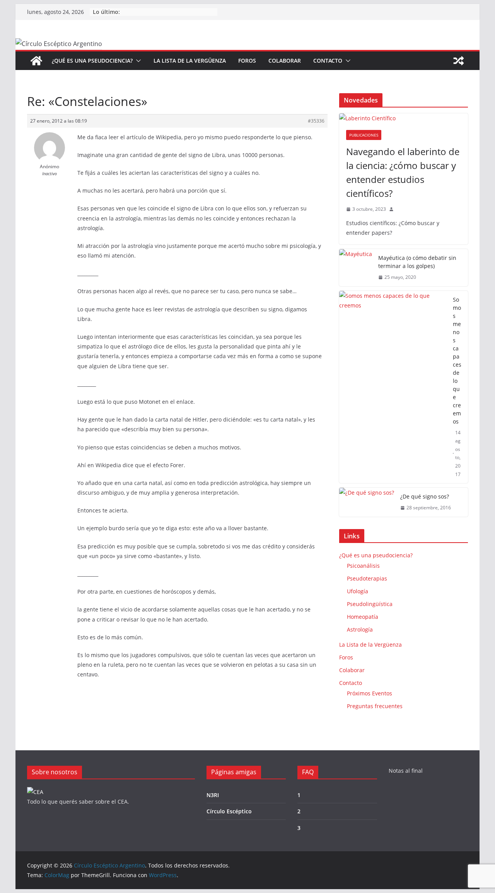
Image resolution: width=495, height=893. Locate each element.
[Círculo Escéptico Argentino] (36, 60)
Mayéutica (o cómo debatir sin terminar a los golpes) (417, 262)
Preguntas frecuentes (375, 706)
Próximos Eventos (369, 693)
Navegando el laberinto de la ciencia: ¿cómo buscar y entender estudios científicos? (402, 172)
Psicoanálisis (363, 565)
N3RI (213, 795)
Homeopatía (362, 616)
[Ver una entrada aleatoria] (458, 60)
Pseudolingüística (370, 604)
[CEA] (35, 792)
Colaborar (284, 60)
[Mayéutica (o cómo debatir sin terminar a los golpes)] (355, 267)
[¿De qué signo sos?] (366, 502)
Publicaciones (363, 135)
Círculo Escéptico (229, 811)
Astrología (360, 629)
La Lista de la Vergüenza (190, 60)
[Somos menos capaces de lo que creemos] (393, 387)
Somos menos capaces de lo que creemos (457, 360)
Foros (247, 60)
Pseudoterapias (367, 578)
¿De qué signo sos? (424, 496)
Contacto (327, 60)
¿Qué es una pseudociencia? (92, 60)
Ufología (357, 591)
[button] (137, 60)
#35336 (316, 121)
